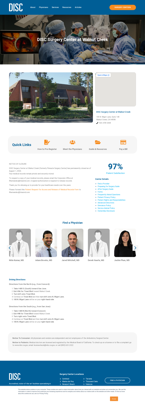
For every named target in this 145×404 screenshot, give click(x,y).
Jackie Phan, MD (122, 260)
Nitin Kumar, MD (16, 260)
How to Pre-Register (47, 149)
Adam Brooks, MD (43, 260)
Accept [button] (114, 399)
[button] (9, 248)
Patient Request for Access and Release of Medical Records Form (52, 190)
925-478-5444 (105, 123)
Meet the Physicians (72, 149)
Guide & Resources (98, 149)
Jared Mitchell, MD (70, 260)
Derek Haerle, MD (96, 260)
